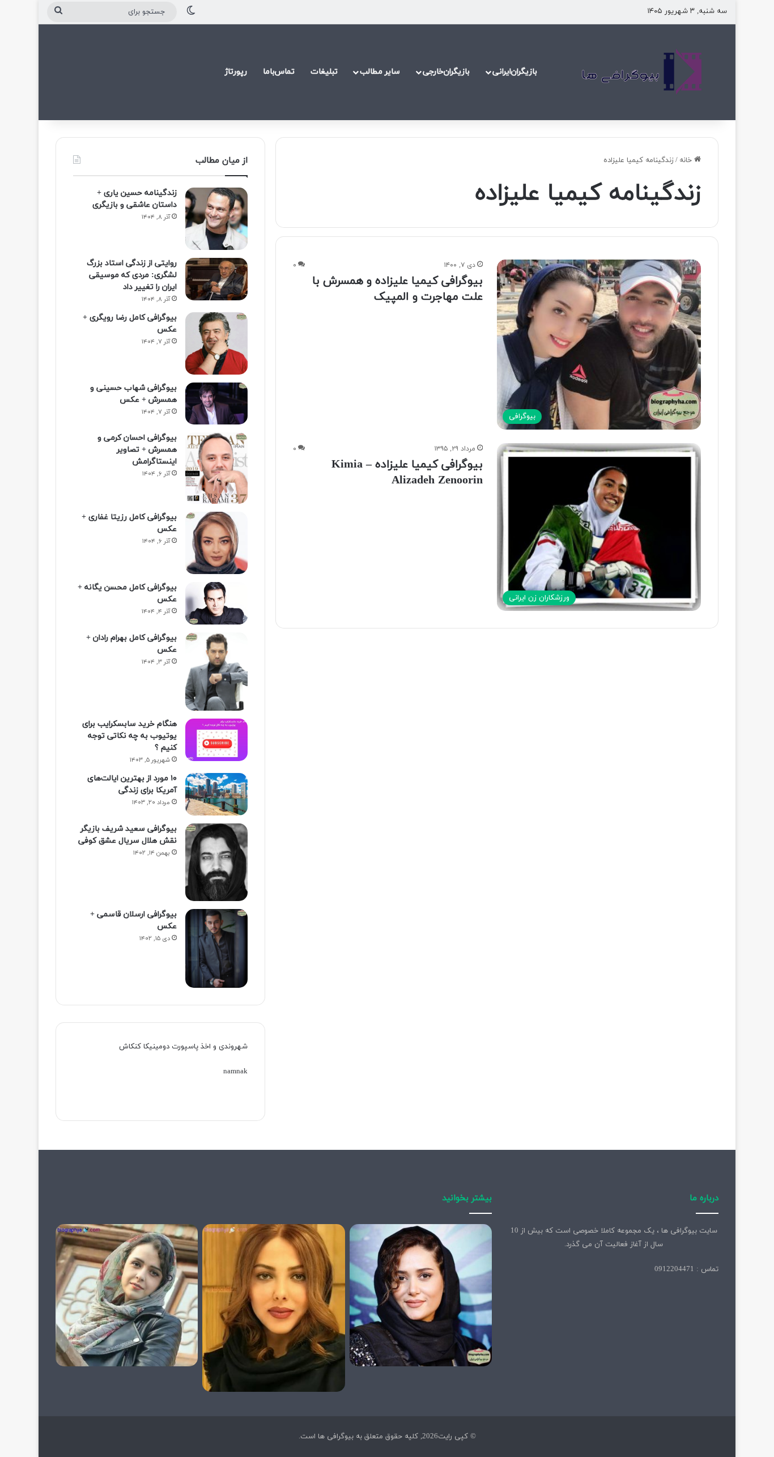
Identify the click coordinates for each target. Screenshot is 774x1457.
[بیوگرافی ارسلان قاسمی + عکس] (216, 948)
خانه (686, 160)
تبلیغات (324, 71)
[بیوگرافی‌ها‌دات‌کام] (642, 71)
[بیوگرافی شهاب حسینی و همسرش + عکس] (216, 403)
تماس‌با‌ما (279, 71)
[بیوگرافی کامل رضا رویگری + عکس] (216, 343)
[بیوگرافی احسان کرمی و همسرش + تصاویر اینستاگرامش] (216, 468)
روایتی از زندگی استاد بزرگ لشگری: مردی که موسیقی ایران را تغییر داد (132, 275)
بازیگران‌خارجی (446, 71)
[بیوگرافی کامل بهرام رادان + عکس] (216, 671)
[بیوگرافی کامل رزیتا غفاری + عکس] (216, 543)
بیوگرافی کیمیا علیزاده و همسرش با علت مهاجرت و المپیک (397, 289)
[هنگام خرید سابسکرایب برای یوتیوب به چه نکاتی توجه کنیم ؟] (216, 740)
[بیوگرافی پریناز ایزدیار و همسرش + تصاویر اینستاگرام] (421, 1295)
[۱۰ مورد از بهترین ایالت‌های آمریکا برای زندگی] (216, 794)
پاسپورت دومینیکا (170, 1047)
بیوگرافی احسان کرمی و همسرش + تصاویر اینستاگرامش (137, 449)
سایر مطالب (380, 71)
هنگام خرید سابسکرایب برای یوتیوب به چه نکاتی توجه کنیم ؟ (129, 736)
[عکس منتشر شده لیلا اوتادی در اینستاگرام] (273, 1308)
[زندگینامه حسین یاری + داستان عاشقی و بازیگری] (216, 219)
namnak (235, 1072)
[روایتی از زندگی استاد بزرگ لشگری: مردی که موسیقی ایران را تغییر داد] (216, 279)
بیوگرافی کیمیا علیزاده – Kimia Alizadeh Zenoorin (407, 473)
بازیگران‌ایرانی (514, 71)
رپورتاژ (236, 71)
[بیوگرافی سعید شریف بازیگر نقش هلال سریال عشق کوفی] (216, 862)
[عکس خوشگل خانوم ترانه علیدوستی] (127, 1295)
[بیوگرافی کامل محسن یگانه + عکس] (216, 603)
